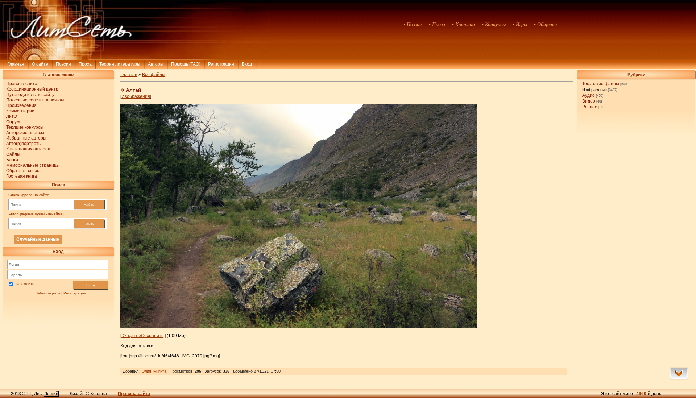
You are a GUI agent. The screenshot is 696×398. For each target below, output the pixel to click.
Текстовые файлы (600, 83)
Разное (589, 106)
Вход (90, 285)
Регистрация (221, 64)
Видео (588, 101)
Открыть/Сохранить (142, 335)
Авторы (155, 64)
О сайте (40, 64)
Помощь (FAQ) (185, 64)
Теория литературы (119, 64)
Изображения (594, 89)
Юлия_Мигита (153, 371)
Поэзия (63, 64)
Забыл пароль (48, 293)
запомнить (25, 284)
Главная (15, 64)
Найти (89, 205)
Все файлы (153, 74)
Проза (85, 64)
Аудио (588, 95)
